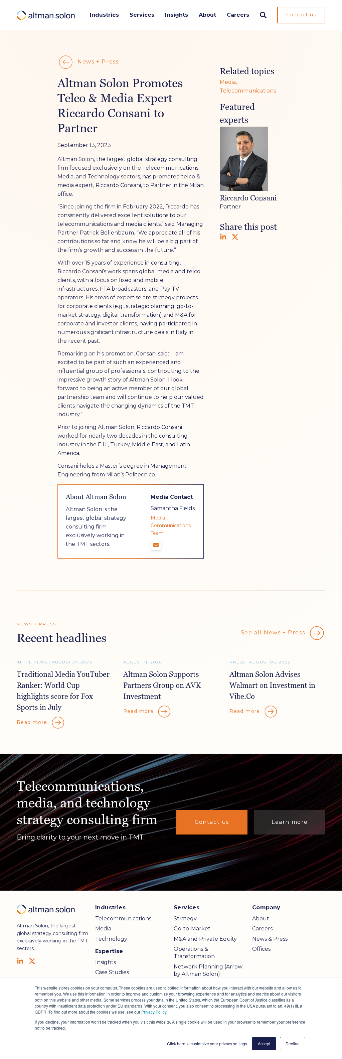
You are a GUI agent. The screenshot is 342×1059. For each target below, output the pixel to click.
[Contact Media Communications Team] (156, 545)
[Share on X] (235, 237)
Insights (176, 15)
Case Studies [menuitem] (112, 972)
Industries (104, 15)
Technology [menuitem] (111, 939)
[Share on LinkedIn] (223, 237)
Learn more (290, 822)
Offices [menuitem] (261, 949)
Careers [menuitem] (262, 928)
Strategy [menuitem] (185, 918)
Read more (33, 722)
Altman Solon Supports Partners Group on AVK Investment (162, 685)
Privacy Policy (153, 1012)
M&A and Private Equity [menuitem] (205, 939)
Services (142, 15)
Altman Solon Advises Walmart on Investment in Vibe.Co (272, 685)
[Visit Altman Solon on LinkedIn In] (20, 961)
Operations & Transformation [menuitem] (194, 952)
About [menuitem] (260, 918)
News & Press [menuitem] (270, 939)
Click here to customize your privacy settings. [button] (207, 1043)
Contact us (301, 15)
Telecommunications (248, 91)
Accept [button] (264, 1043)
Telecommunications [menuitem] (123, 918)
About (207, 15)
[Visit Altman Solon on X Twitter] (32, 961)
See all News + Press (274, 632)
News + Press (97, 61)
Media (228, 82)
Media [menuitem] (103, 928)
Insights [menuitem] (105, 962)
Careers (238, 15)
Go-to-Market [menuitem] (192, 928)
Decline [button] (293, 1043)
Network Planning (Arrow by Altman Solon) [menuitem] (208, 970)
